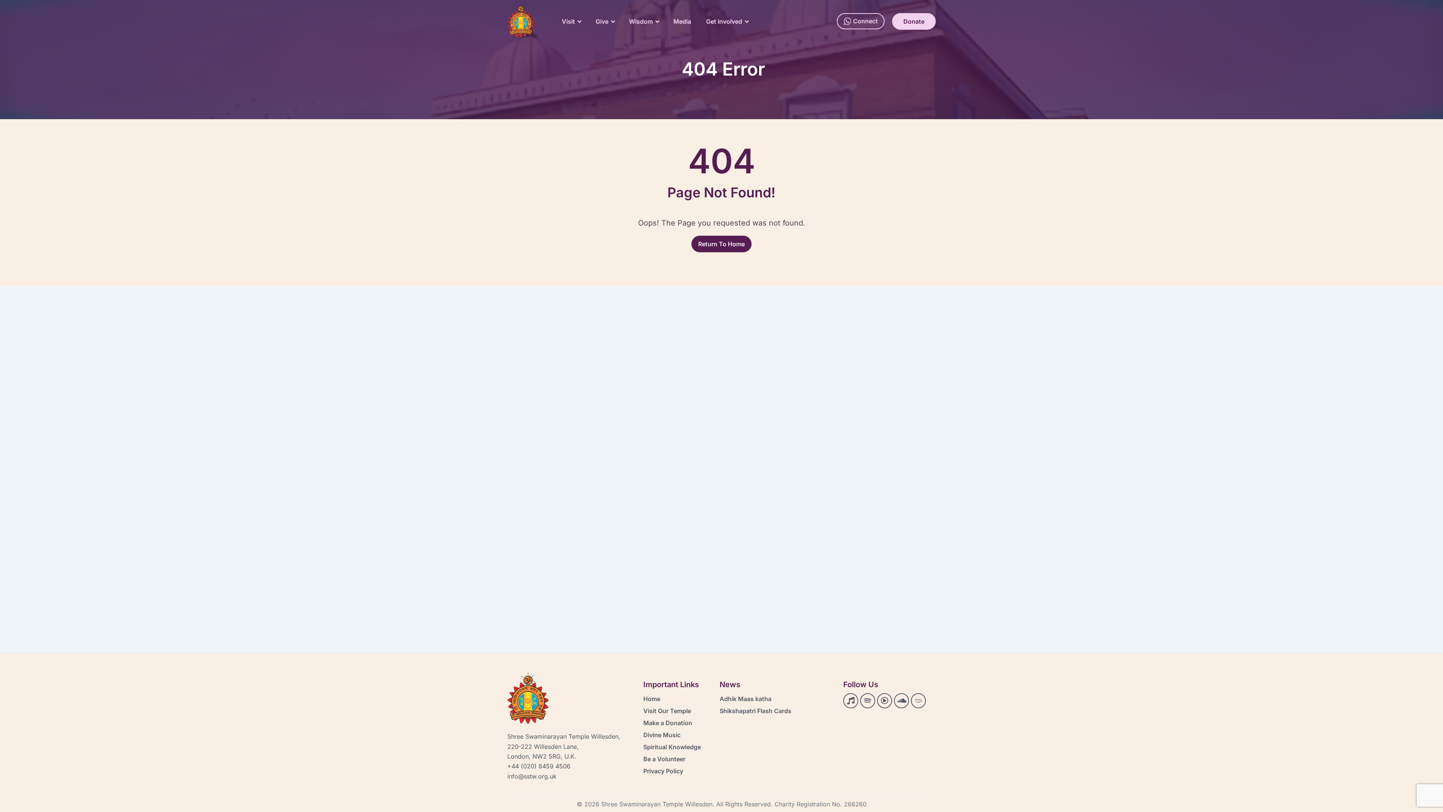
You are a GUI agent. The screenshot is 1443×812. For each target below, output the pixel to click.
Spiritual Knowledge (672, 747)
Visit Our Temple (667, 711)
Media (682, 21)
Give (602, 21)
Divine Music (662, 735)
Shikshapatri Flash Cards (755, 711)
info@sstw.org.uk (532, 776)
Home (651, 699)
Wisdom (641, 21)
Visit (568, 21)
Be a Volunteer (664, 759)
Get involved (724, 21)
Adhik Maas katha (745, 699)
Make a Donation (667, 723)
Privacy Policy (663, 771)
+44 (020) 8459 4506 (538, 766)
